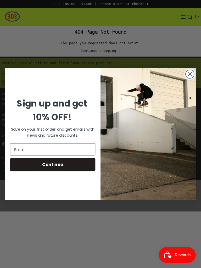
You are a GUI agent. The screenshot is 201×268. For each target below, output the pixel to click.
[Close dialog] (190, 74)
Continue (52, 164)
